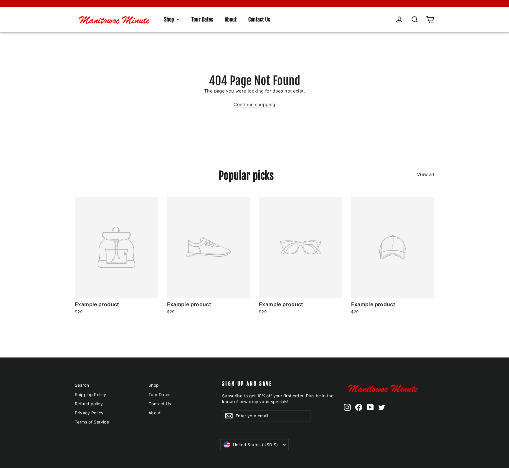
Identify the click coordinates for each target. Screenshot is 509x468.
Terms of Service (92, 421)
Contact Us (259, 19)
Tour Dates (202, 19)
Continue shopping (254, 104)
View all (425, 174)
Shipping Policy (90, 394)
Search (82, 385)
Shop (169, 19)
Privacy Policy (89, 412)
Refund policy (89, 403)
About (231, 19)
